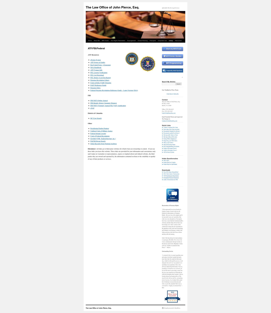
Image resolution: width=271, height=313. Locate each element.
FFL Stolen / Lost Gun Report (100, 78)
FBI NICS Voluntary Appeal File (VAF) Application (108, 105)
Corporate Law (162, 41)
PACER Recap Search (97, 141)
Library (171, 41)
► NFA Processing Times (168, 144)
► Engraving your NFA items (169, 140)
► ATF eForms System (168, 152)
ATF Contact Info (96, 70)
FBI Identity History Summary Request (103, 103)
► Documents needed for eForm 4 (170, 133)
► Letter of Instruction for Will (170, 179)
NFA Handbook (95, 67)
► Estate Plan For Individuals (169, 164)
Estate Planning (143, 41)
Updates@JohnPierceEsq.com (169, 121)
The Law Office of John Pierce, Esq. (112, 7)
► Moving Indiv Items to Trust (170, 135)
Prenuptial (153, 41)
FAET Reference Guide (98, 85)
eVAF (92, 108)
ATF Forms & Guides (97, 62)
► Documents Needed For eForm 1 (171, 131)
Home (90, 41)
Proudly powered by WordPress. (172, 308)
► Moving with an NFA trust (169, 137)
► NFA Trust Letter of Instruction (170, 174)
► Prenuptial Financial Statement (170, 178)
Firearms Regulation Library (99, 80)
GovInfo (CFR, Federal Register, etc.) (102, 138)
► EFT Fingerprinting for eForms (170, 146)
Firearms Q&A (95, 88)
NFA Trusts (105, 41)
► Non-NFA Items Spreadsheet (170, 172)
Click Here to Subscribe (173, 94)
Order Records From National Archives (103, 144)
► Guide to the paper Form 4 (169, 150)
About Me (97, 41)
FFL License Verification (98, 72)
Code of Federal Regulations (100, 136)
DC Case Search (96, 118)
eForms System (95, 60)
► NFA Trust (165, 160)
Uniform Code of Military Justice (101, 131)
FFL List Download (97, 75)
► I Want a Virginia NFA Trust (170, 127)
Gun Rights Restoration (118, 41)
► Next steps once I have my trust (170, 129)
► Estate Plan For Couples (169, 162)
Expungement (131, 41)
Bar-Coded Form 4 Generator (100, 65)
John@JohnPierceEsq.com (168, 113)
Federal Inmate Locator (98, 133)
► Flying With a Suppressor (169, 139)
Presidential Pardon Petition (99, 128)
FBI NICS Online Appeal (99, 100)
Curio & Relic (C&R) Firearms (100, 83)
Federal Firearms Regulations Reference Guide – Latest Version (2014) (114, 90)
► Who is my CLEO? (167, 142)
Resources (178, 41)
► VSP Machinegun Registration (170, 176)
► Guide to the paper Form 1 (169, 148)
